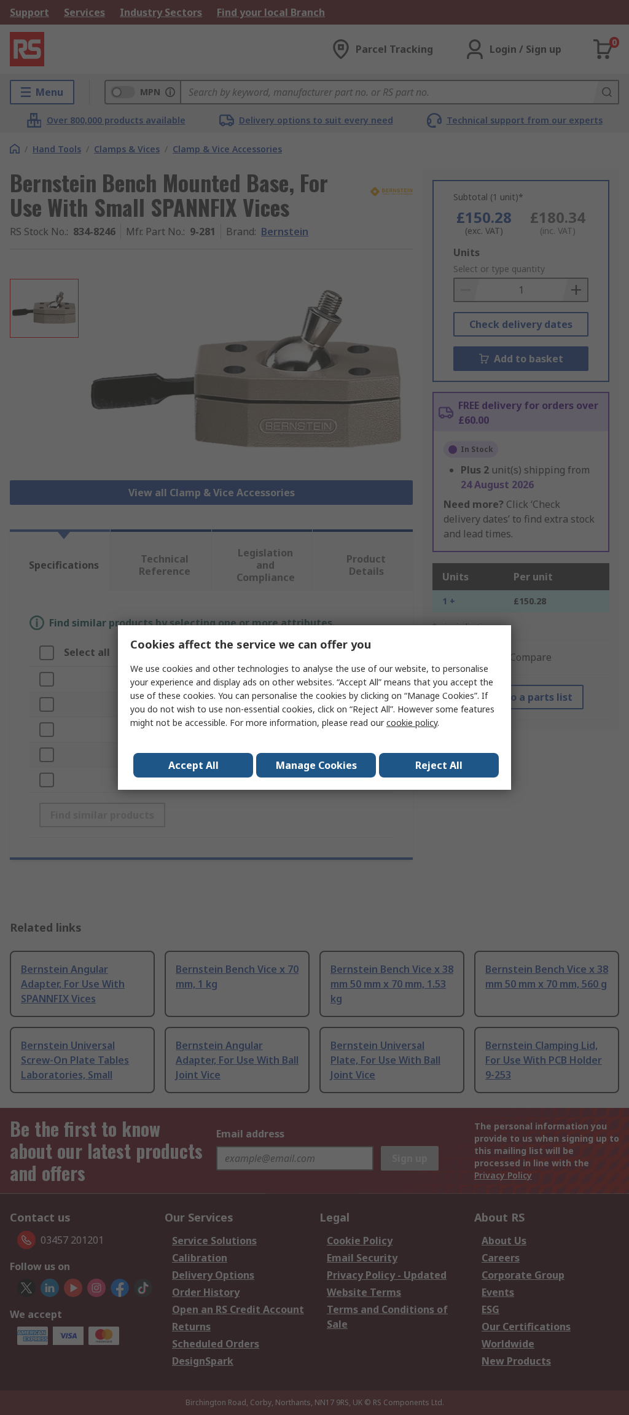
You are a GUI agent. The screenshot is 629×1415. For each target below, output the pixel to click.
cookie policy (411, 722)
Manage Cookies (316, 765)
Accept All (193, 765)
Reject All (439, 765)
